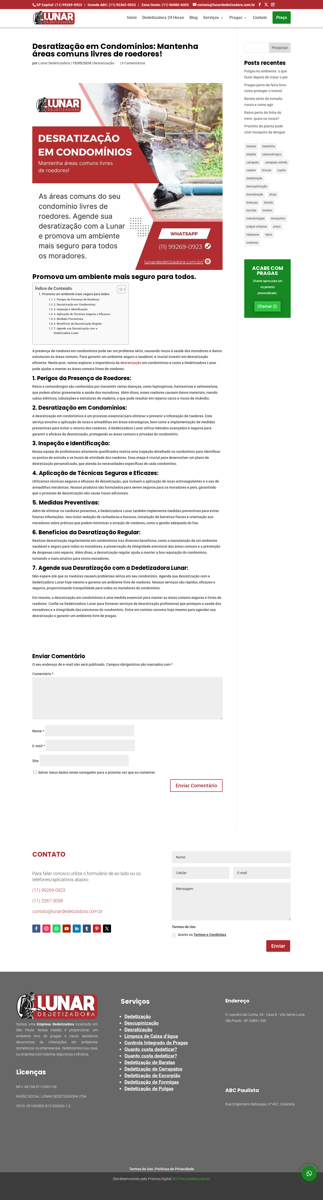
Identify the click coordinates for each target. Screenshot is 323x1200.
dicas (272, 194)
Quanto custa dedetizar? (150, 1049)
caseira (251, 170)
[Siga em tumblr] (87, 929)
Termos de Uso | (142, 1169)
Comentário (42, 674)
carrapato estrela (276, 162)
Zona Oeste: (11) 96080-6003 (165, 5)
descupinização (256, 186)
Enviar (278, 946)
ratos (268, 234)
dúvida (268, 202)
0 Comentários (133, 63)
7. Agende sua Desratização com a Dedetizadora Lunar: (75, 331)
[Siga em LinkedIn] (77, 929)
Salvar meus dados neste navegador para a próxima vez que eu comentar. (97, 772)
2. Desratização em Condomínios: (75, 304)
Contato (260, 18)
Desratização (138, 1029)
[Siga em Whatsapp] (56, 929)
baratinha (268, 146)
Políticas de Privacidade (174, 1169)
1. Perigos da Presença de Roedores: (77, 299)
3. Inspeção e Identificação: (71, 309)
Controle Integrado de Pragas (156, 1043)
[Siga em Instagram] (46, 929)
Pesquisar (280, 48)
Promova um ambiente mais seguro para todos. (76, 294)
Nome (38, 731)
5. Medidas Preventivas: (69, 319)
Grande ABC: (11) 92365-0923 (112, 5)
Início (132, 18)
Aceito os (202, 935)
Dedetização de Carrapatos (153, 1069)
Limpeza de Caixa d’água (151, 1036)
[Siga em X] (107, 929)
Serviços (211, 18)
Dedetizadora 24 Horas (163, 18)
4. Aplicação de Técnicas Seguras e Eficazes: (82, 314)
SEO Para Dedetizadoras (191, 1179)
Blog (194, 18)
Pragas (235, 18)
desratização (103, 63)
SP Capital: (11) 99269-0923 (59, 5)
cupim (281, 170)
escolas (251, 210)
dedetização (254, 178)
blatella (251, 154)
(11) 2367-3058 (47, 900)
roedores (252, 242)
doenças (252, 202)
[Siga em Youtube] (67, 929)
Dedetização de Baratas (149, 1062)
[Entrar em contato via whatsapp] (309, 1173)
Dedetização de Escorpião (152, 1075)
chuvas (266, 170)
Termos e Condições (210, 935)
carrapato (252, 162)
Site (35, 761)
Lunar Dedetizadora (54, 63)
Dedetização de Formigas (151, 1082)
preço (277, 226)
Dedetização (137, 1016)
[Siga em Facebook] (36, 929)
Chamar (265, 306)
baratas (251, 146)
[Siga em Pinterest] (97, 929)
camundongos (271, 154)
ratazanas (252, 234)
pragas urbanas (256, 226)
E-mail (38, 746)
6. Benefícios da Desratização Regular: (78, 323)
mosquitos (278, 218)
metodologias (255, 218)
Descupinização (141, 1023)
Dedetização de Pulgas (149, 1089)
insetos (267, 210)
